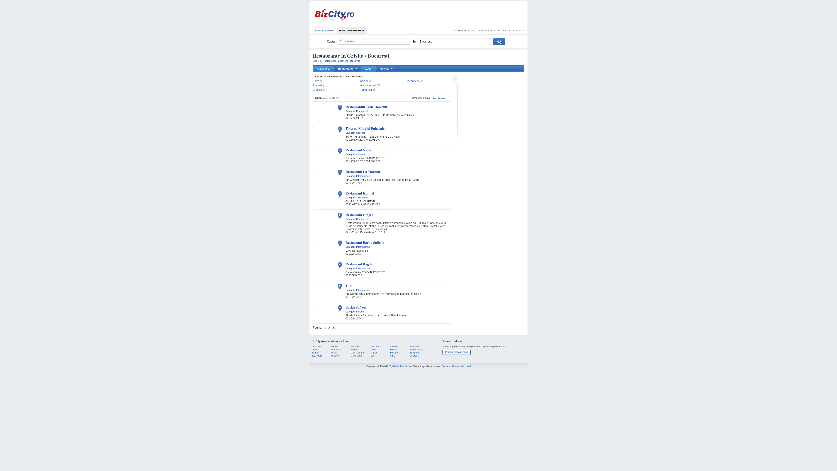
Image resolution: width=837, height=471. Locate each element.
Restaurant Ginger (359, 214)
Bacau (315, 352)
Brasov (335, 355)
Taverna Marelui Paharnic (364, 128)
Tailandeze (413, 81)
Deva (373, 349)
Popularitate (439, 98)
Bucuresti (426, 41)
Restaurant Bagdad (359, 263)
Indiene (364, 81)
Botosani (335, 349)
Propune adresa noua (456, 352)
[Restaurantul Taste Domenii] (313, 105)
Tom (348, 285)
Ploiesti (394, 352)
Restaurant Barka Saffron (364, 242)
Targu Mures (416, 349)
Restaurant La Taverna (362, 171)
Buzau (354, 349)
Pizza (316, 81)
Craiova (375, 346)
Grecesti (318, 89)
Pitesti (393, 349)
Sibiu (392, 355)
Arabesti (318, 85)
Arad (314, 349)
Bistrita (335, 346)
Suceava (414, 346)
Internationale (368, 85)
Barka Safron (355, 307)
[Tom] (313, 283)
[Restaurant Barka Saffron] (313, 240)
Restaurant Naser (358, 149)
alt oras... (415, 355)
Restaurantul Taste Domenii (366, 106)
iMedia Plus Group (402, 366)
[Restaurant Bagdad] (313, 262)
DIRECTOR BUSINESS (351, 30)
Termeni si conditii (461, 366)
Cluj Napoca (357, 352)
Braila (334, 352)
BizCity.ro (334, 14)
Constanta (356, 355)
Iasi (372, 355)
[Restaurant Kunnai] (313, 191)
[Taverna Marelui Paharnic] (313, 126)
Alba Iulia (316, 346)
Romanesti (366, 89)
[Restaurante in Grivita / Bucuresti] (333, 328)
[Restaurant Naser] (313, 148)
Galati (374, 352)
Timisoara (415, 352)
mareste (455, 79)
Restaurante (329, 61)
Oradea (394, 346)
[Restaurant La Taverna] (313, 169)
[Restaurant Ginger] (313, 213)
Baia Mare (317, 355)
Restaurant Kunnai (359, 193)
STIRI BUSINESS (324, 30)
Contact (446, 366)
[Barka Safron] (313, 305)
